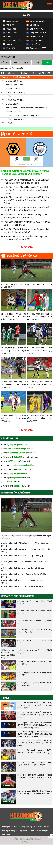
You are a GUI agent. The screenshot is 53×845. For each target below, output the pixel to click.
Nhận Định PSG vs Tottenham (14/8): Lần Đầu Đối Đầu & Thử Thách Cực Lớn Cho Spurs (26, 209)
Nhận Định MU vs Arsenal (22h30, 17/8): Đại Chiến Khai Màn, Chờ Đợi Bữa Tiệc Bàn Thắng (26, 181)
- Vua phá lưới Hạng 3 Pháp (12, 96)
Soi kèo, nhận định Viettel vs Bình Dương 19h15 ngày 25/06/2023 (13, 418)
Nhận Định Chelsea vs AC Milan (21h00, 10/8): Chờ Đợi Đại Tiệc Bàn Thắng (27, 223)
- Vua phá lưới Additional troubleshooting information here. (25, 108)
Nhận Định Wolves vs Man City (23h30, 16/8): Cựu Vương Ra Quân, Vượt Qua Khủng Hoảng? (34, 705)
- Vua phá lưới (6, 123)
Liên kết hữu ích (9, 438)
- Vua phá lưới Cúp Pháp (10, 89)
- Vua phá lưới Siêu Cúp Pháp (12, 100)
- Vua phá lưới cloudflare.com (13, 119)
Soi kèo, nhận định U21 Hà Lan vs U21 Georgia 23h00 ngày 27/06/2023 (39, 316)
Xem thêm (26, 246)
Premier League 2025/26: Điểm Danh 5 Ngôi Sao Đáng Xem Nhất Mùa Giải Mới (26, 238)
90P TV (10, 461)
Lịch (26, 63)
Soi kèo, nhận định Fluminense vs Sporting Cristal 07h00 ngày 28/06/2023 (26, 285)
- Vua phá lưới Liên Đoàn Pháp (13, 92)
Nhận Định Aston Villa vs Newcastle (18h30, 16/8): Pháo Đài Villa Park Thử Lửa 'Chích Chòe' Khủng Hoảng (27, 190)
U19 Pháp (5, 57)
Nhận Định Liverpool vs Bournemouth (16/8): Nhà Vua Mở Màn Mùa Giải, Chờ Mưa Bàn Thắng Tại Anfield (26, 200)
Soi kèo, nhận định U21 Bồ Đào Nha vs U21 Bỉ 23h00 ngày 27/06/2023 (13, 316)
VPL (13, 57)
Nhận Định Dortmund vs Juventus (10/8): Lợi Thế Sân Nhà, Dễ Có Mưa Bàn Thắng (26, 216)
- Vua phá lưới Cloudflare (11, 112)
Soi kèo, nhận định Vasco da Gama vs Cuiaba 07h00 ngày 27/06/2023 (39, 384)
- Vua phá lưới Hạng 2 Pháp (12, 85)
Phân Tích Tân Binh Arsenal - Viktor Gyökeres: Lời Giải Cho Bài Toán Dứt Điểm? (26, 230)
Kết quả (5, 63)
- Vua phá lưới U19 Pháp (10, 104)
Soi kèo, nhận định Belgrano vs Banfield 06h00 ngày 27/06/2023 (13, 384)
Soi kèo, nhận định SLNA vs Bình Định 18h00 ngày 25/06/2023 (39, 418)
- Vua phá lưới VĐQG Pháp (11, 81)
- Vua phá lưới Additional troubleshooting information (22, 115)
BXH (15, 63)
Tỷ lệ (37, 63)
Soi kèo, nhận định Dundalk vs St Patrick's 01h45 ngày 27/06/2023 (39, 350)
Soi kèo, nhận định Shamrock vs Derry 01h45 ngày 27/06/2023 (13, 350)
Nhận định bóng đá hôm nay (15, 493)
